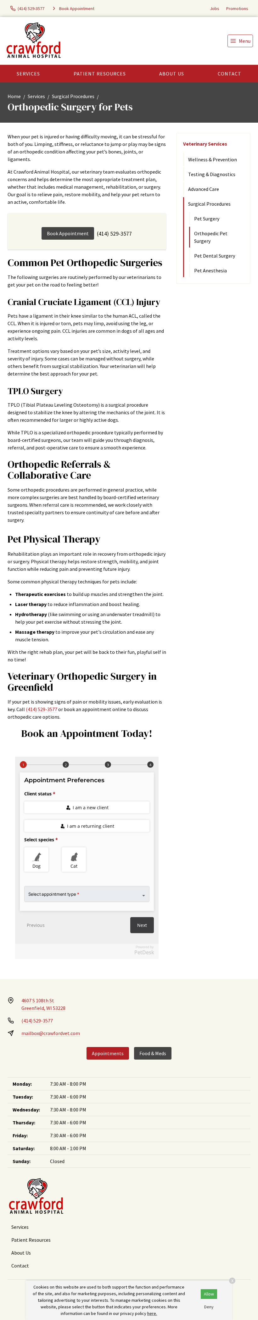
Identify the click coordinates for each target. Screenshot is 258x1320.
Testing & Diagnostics (211, 174)
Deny (209, 1307)
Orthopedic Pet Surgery (210, 237)
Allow (209, 1294)
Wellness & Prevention (212, 159)
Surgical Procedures (73, 96)
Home (14, 96)
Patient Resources (100, 73)
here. (152, 1313)
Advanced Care (203, 189)
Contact (229, 73)
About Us (171, 73)
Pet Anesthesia (210, 270)
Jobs (214, 8)
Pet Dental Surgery (214, 256)
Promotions (237, 8)
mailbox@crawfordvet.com (50, 1033)
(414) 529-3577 (114, 233)
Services (28, 73)
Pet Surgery (206, 218)
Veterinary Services (205, 144)
